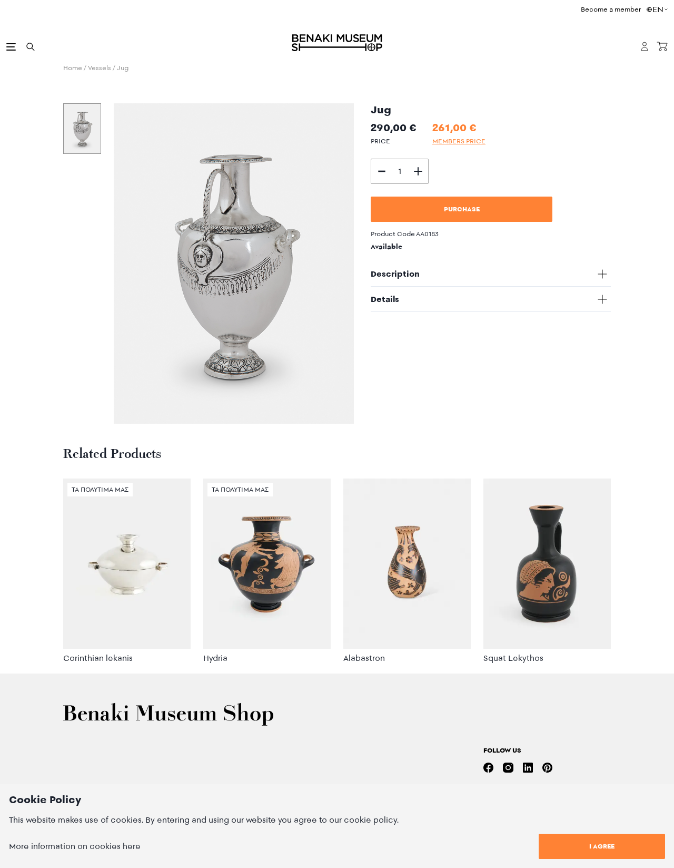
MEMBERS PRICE (458, 140)
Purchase (462, 208)
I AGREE (601, 846)
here (132, 846)
